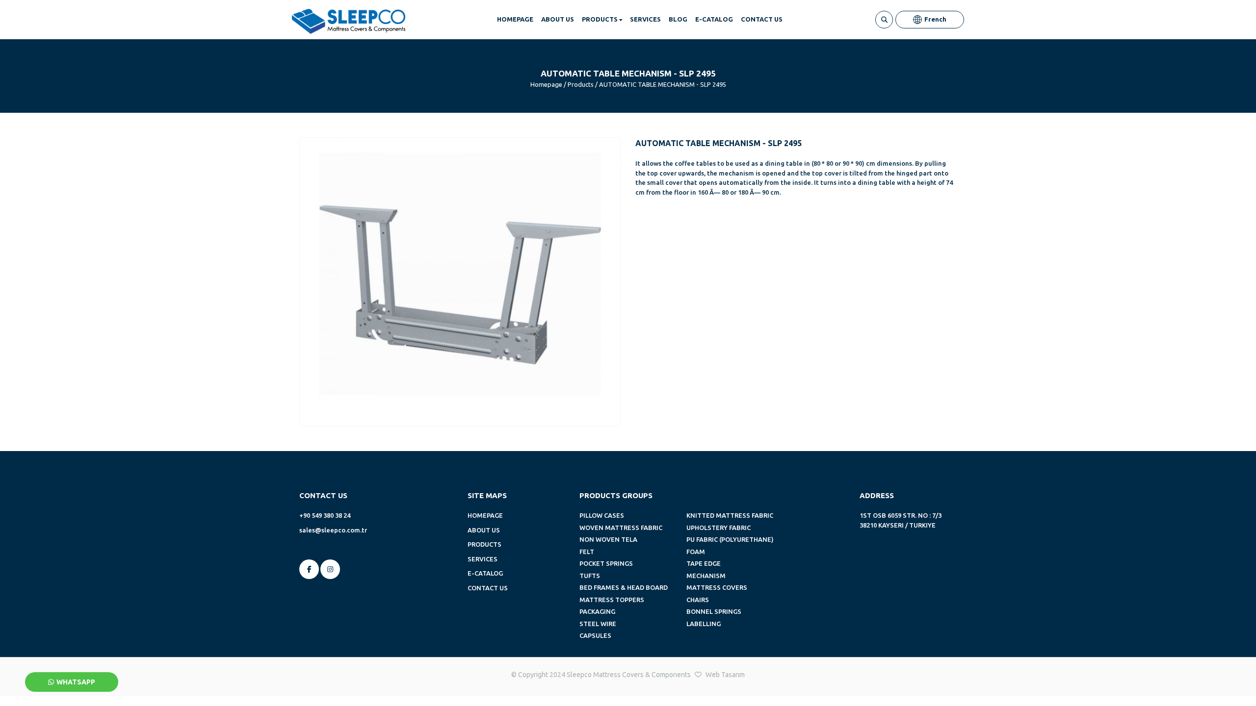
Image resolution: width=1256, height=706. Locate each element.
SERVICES (645, 19)
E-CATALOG (714, 19)
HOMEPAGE (515, 19)
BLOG (678, 19)
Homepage (546, 84)
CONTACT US (762, 19)
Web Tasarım (725, 675)
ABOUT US (557, 19)
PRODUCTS (600, 19)
